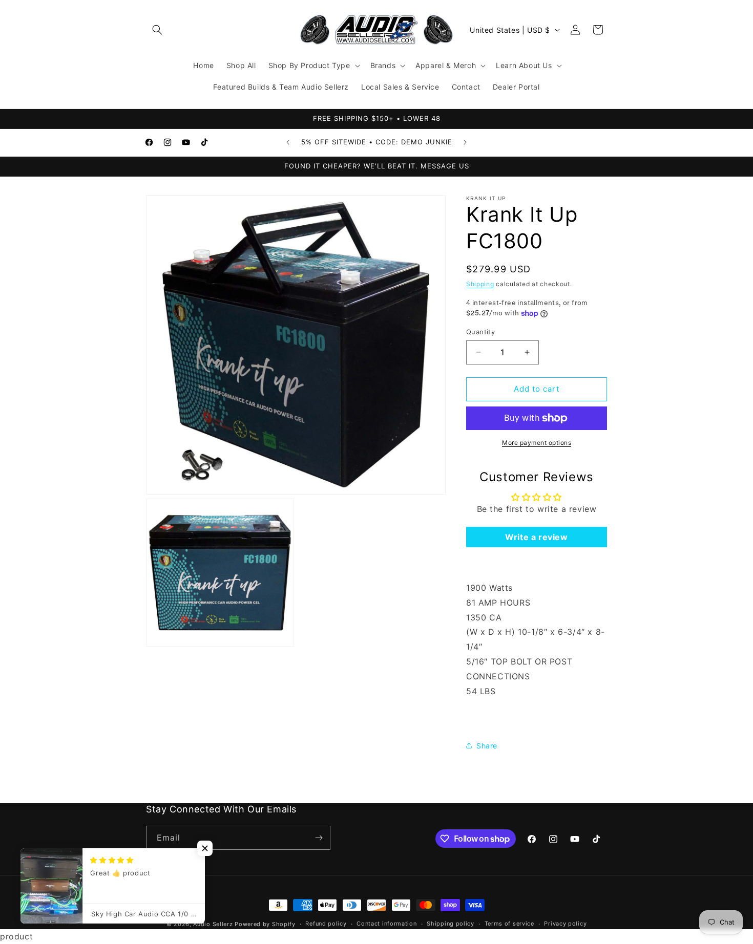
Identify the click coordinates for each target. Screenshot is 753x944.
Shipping (480, 284)
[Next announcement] (465, 142)
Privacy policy (565, 924)
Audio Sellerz (213, 924)
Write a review (536, 537)
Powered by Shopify (265, 924)
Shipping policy (450, 924)
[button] (157, 29)
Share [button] (486, 745)
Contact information (386, 924)
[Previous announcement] (288, 142)
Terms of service (509, 924)
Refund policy (325, 924)
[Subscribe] (318, 838)
